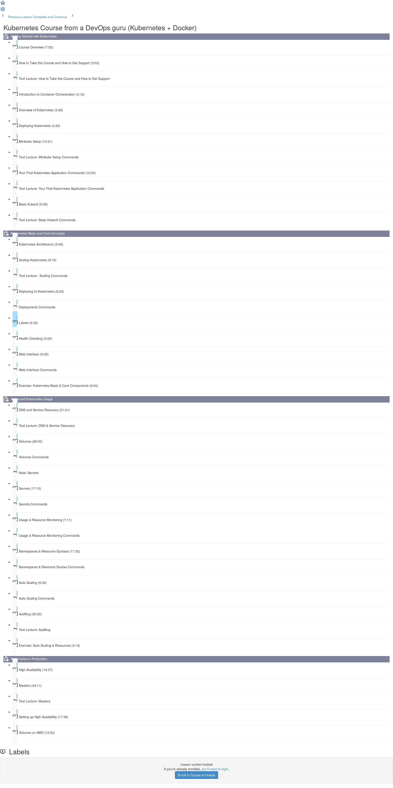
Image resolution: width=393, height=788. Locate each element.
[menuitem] (2, 10)
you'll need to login (215, 769)
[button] (2, 4)
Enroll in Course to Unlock (196, 775)
